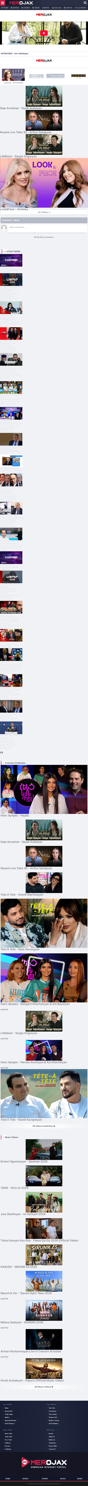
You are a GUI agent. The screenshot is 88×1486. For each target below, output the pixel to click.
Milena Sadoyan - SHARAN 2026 (22, 1322)
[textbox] (47, 228)
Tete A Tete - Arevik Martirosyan (22, 894)
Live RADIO (81, 8)
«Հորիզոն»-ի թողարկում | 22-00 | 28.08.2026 (9, 269)
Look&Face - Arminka (14, 209)
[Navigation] (2, 3)
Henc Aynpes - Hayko (15, 815)
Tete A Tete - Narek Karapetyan (21, 1119)
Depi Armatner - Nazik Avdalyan (21, 108)
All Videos (43, 212)
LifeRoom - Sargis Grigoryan (18, 156)
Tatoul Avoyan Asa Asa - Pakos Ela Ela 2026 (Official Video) (39, 1240)
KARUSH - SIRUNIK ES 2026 (19, 1267)
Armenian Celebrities (14, 763)
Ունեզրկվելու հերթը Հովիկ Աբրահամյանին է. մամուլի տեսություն (11, 470)
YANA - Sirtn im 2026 (14, 1188)
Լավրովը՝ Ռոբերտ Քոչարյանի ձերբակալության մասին (8, 716)
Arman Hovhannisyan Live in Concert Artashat (31, 1351)
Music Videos (11, 1137)
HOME (5, 8)
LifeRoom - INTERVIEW (13, 83)
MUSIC (47, 8)
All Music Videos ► (44, 1387)
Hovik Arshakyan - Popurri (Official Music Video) (32, 1380)
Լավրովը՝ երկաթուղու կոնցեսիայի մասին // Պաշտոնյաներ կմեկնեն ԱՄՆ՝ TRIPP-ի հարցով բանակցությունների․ (10, 693)
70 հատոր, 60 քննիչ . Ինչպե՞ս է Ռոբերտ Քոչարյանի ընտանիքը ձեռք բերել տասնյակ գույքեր (11, 545)
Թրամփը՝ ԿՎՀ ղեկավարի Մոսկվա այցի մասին (9, 644)
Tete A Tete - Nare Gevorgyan (20, 949)
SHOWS (26, 8)
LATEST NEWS (12, 252)
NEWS (37, 8)
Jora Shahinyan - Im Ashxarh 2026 (23, 1214)
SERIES (15, 8)
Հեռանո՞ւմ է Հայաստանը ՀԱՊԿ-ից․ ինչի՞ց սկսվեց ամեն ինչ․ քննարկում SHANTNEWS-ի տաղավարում (11, 426)
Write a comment (57, 76)
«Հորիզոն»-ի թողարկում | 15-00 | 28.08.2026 (9, 567)
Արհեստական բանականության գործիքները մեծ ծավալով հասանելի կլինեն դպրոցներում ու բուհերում (11, 320)
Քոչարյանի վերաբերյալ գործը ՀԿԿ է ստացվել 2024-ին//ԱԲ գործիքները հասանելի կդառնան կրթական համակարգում (11, 667)
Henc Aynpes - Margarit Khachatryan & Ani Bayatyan (35, 1004)
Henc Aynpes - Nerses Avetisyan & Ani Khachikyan (34, 1062)
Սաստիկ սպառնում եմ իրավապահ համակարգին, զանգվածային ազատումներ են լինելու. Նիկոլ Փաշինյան (11, 742)
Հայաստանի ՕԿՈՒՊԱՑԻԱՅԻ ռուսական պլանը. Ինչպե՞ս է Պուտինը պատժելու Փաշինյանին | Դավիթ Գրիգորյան (10, 621)
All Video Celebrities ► (44, 1126)
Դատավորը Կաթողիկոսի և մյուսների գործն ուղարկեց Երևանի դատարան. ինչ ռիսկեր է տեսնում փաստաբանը (11, 373)
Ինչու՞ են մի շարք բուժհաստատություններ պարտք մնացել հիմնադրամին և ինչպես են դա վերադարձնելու (12, 521)
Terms (16, 220)
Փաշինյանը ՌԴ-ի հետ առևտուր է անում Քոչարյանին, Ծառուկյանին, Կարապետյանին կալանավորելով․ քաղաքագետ (10, 494)
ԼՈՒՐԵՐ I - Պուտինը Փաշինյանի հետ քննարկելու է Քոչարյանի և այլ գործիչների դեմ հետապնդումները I (9, 346)
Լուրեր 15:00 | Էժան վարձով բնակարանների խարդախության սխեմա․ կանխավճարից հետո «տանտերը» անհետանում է (10, 592)
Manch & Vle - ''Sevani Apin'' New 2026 (26, 1293)
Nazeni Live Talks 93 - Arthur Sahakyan (25, 132)
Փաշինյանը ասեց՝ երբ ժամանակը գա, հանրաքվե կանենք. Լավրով (10, 449)
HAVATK (68, 8)
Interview (57, 8)
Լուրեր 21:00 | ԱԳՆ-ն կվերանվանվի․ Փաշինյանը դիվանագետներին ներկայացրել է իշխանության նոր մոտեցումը (9, 293)
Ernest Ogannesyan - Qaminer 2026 (24, 1161)
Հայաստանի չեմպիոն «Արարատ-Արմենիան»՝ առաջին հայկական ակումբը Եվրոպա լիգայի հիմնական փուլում (10, 400)
